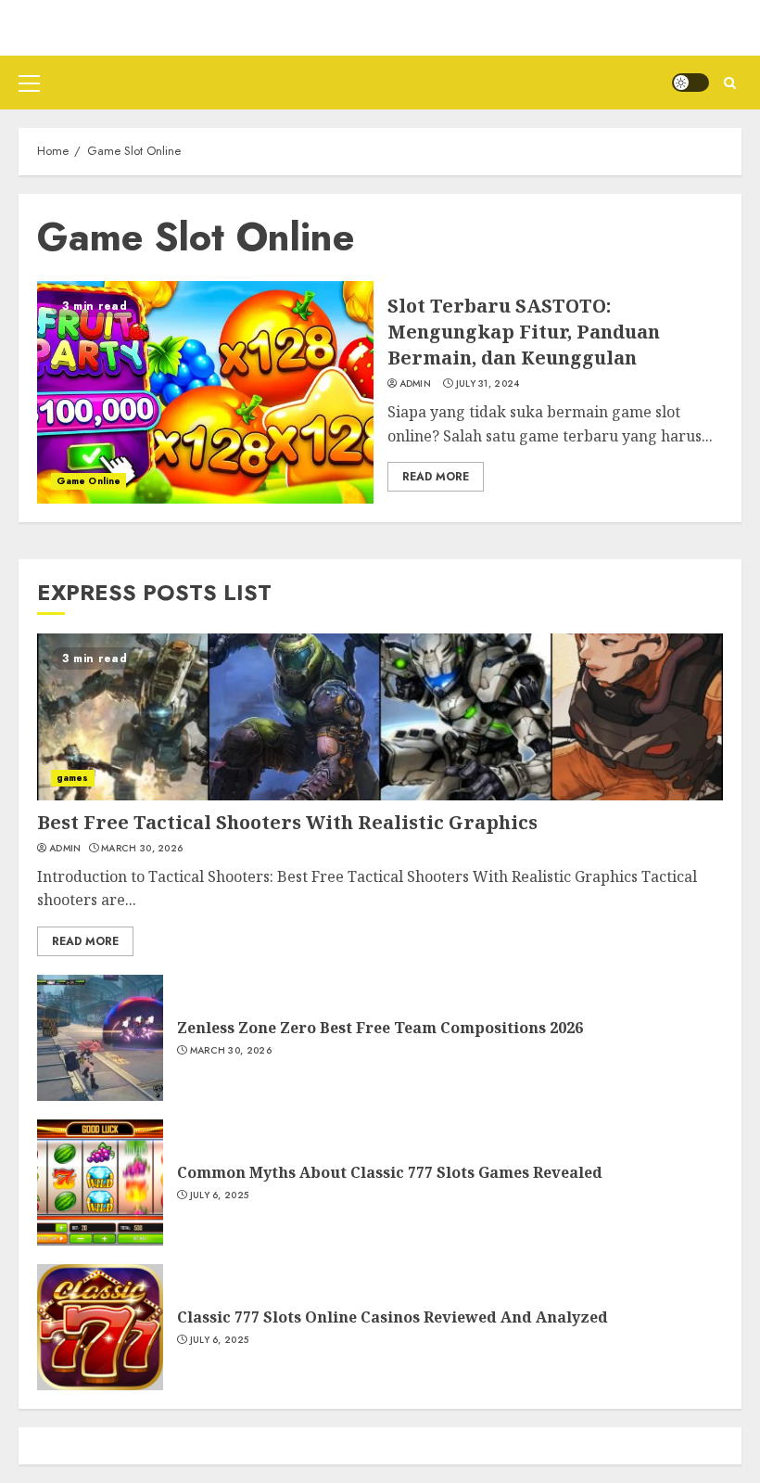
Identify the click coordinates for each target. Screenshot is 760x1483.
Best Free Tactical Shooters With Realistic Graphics (287, 822)
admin (415, 383)
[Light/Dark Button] (690, 82)
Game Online (88, 481)
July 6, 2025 (219, 1195)
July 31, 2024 (488, 383)
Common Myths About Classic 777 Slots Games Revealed (389, 1172)
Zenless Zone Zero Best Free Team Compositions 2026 (380, 1027)
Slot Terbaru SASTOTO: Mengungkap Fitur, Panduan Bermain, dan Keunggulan (523, 331)
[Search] (729, 83)
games (73, 778)
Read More (435, 476)
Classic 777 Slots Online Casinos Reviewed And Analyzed (392, 1317)
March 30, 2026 (142, 848)
